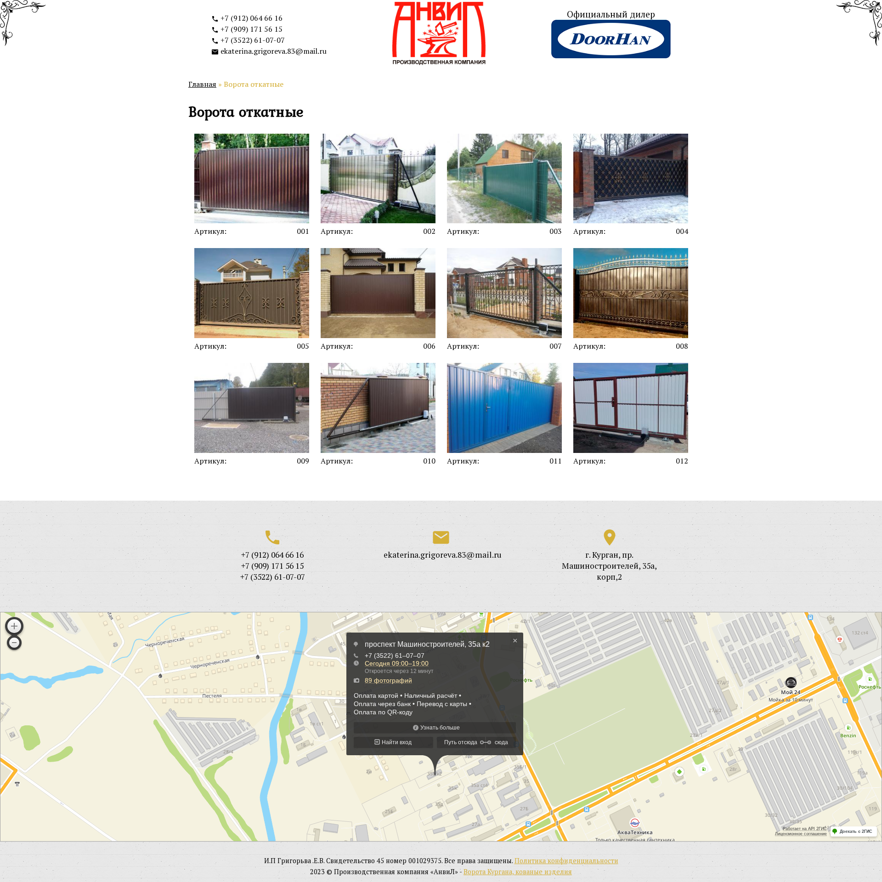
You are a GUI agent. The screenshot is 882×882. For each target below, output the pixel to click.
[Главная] (439, 34)
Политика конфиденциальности (566, 860)
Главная (202, 84)
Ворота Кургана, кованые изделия (518, 871)
